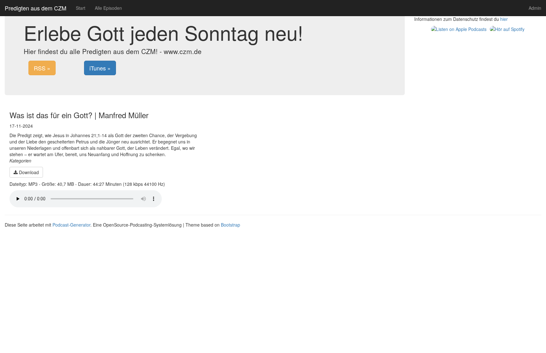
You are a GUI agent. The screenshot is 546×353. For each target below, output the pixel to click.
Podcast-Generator (71, 225)
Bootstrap (230, 225)
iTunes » (100, 68)
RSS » (42, 68)
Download (28, 172)
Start (80, 8)
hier (504, 19)
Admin (535, 8)
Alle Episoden (108, 8)
